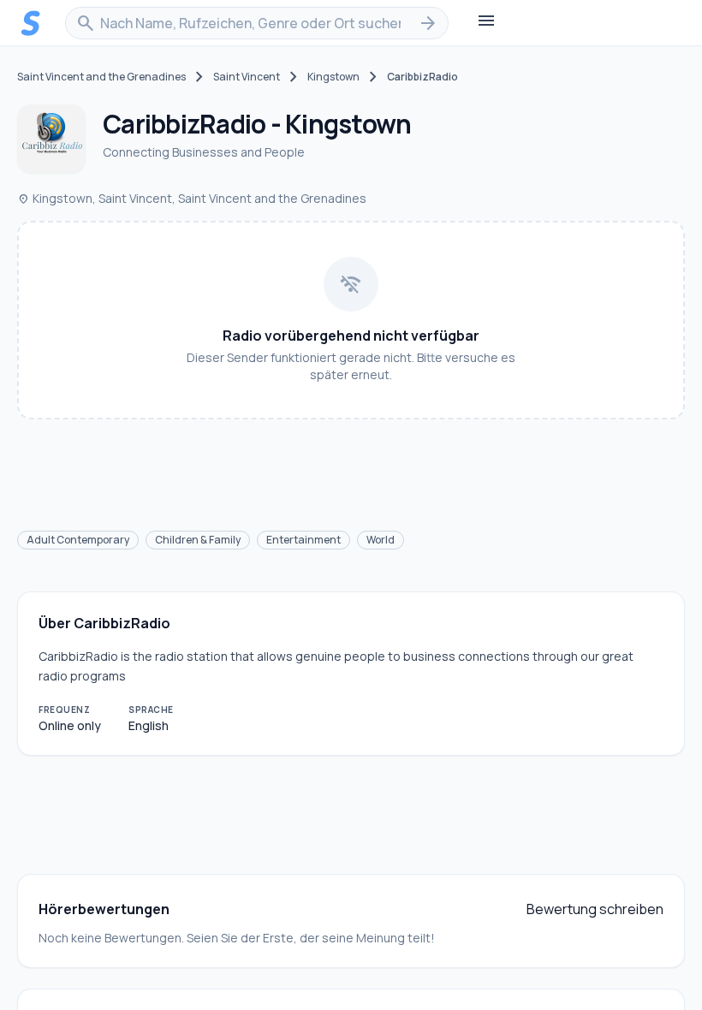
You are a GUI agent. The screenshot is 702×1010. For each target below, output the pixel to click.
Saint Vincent (246, 77)
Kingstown (333, 77)
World (380, 539)
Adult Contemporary (78, 539)
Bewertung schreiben (594, 909)
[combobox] (257, 23)
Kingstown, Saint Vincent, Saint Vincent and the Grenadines (191, 198)
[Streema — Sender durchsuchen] (31, 23)
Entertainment (303, 539)
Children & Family (198, 539)
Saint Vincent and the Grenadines (101, 77)
